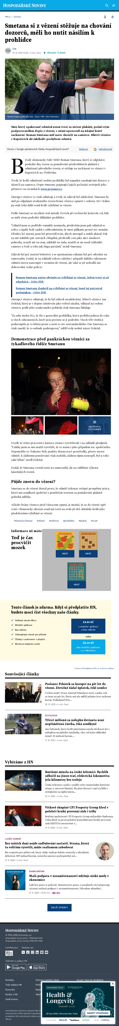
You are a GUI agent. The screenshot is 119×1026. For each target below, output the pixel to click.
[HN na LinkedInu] (37, 952)
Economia (10, 990)
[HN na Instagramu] (32, 952)
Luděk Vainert (13, 838)
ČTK (14, 49)
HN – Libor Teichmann (50, 117)
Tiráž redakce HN (13, 985)
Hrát (65, 553)
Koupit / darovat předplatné (90, 980)
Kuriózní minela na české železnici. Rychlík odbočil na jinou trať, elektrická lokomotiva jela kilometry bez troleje (77, 776)
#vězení (41, 520)
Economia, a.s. (25, 935)
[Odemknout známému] (112, 16)
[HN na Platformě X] (23, 952)
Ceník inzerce (11, 999)
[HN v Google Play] (15, 967)
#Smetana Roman (23, 520)
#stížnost (54, 520)
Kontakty (9, 980)
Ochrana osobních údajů (47, 980)
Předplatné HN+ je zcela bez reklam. (98, 668)
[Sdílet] (105, 16)
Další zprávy (59, 907)
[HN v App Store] (37, 967)
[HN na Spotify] (41, 952)
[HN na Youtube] (46, 952)
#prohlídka (68, 520)
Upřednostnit (105, 149)
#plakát (83, 520)
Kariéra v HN (11, 994)
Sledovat (83, 149)
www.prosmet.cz (51, 189)
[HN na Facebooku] (27, 952)
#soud (94, 520)
